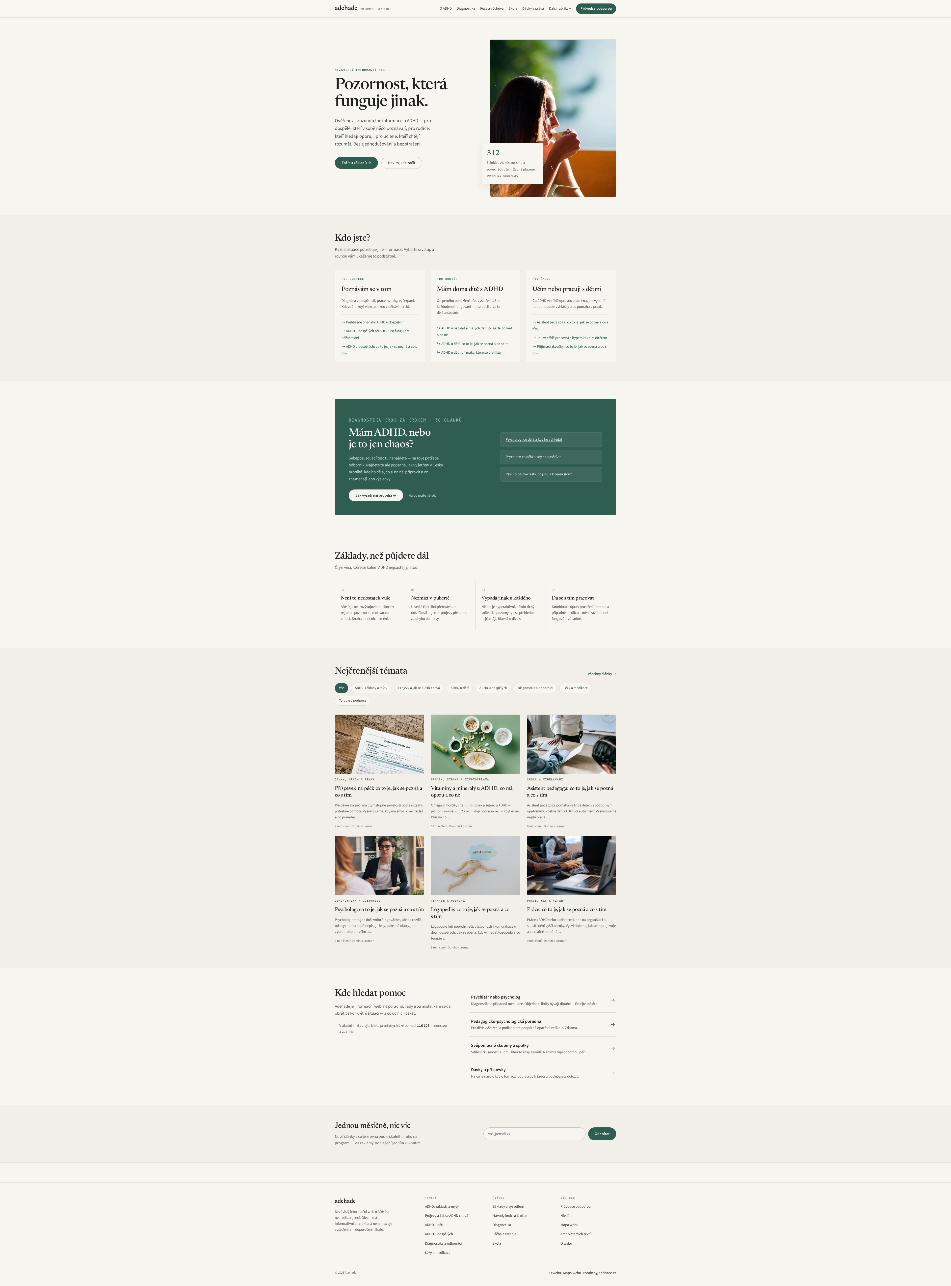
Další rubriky (558, 8)
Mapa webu (569, 1225)
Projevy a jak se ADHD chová (419, 688)
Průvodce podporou (596, 8)
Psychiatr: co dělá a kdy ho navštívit (533, 456)
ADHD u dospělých (493, 688)
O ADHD (446, 8)
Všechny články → (602, 674)
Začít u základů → (356, 163)
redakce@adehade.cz (599, 1273)
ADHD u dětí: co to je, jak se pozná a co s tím (474, 343)
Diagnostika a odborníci (535, 688)
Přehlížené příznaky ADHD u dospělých (375, 322)
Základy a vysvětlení (508, 1206)
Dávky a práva (533, 8)
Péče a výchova (492, 8)
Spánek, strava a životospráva (460, 779)
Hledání (566, 1215)
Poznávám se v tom (366, 289)
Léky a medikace (575, 688)
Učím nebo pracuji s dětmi (566, 289)
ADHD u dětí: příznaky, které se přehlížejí (471, 352)
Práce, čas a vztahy (546, 900)
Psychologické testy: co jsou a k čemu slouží (539, 474)
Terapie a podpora (352, 700)
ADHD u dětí (460, 688)
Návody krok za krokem (510, 1215)
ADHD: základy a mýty (371, 688)
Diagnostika (466, 8)
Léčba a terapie (504, 1234)
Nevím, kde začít (401, 163)
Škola (513, 8)
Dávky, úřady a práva (355, 779)
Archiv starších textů (576, 1234)
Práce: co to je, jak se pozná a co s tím (567, 910)
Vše (341, 688)
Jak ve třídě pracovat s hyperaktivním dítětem (572, 338)
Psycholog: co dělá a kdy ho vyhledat (534, 439)
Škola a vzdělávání (545, 779)
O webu (566, 1243)
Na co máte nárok (422, 495)
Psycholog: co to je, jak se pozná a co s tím (379, 910)
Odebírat (602, 1134)
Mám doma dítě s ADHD (470, 289)
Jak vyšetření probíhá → (375, 495)
